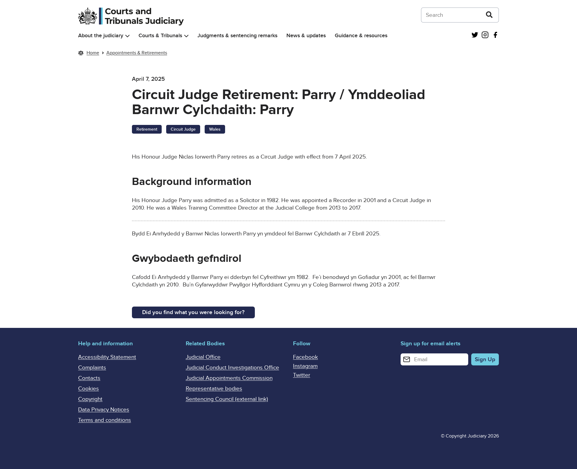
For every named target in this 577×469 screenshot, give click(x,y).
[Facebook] (495, 35)
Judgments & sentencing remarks (237, 35)
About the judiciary (100, 35)
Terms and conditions (104, 420)
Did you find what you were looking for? (193, 312)
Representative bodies (214, 388)
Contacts (89, 378)
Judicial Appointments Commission (229, 378)
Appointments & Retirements (136, 53)
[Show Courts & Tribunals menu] (186, 36)
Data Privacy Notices (103, 409)
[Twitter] (474, 35)
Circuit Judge (183, 129)
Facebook (305, 357)
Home (93, 53)
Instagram (305, 366)
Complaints (92, 367)
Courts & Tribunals (160, 35)
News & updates (306, 35)
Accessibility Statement (107, 357)
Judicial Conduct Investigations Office (232, 367)
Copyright (90, 399)
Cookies (88, 388)
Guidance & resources (361, 35)
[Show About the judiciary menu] (127, 36)
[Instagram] (485, 35)
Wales (215, 129)
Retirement (146, 129)
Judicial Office (203, 357)
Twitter (301, 375)
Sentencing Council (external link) (227, 399)
